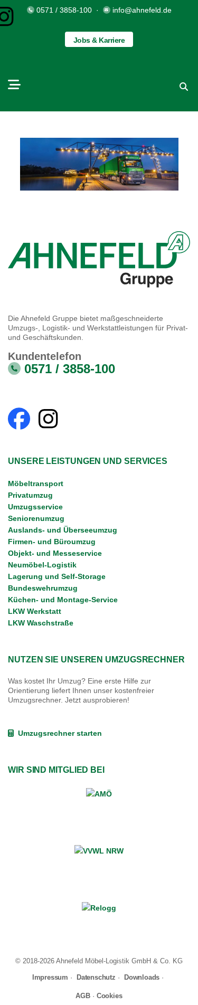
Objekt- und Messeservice (55, 553)
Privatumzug (30, 495)
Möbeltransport (35, 483)
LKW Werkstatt (34, 611)
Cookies (109, 996)
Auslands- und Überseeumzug (62, 530)
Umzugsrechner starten (58, 733)
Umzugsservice (35, 506)
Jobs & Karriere (99, 40)
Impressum (50, 977)
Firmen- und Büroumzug (52, 541)
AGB (83, 996)
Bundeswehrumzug (43, 588)
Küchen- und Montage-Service (63, 599)
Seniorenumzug (36, 518)
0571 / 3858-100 (64, 10)
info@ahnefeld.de (142, 10)
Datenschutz (96, 977)
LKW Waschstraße (40, 623)
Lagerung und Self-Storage (57, 576)
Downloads (141, 977)
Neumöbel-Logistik (42, 565)
